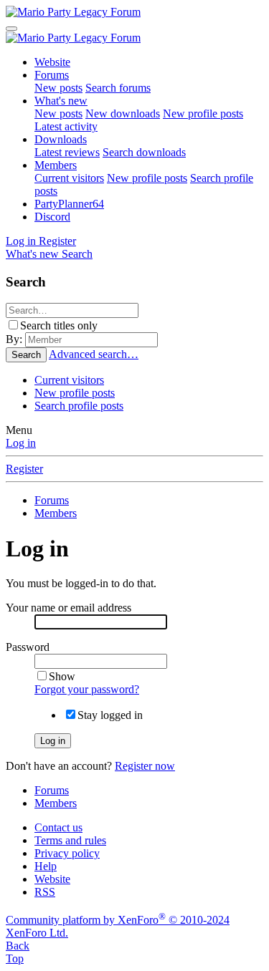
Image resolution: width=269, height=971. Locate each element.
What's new (61, 101)
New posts (58, 88)
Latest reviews (67, 152)
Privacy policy (67, 853)
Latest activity (66, 126)
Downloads (60, 139)
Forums (51, 75)
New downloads (122, 113)
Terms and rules (70, 840)
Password (27, 647)
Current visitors (69, 178)
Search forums (118, 88)
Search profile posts (78, 406)
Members (55, 165)
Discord (52, 217)
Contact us (58, 827)
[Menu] (11, 28)
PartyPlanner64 (69, 204)
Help (45, 866)
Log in (21, 443)
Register (24, 469)
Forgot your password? (86, 689)
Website (52, 62)
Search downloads (144, 152)
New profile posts (203, 113)
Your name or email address (68, 608)
